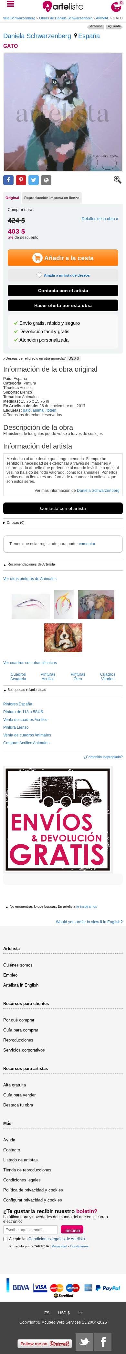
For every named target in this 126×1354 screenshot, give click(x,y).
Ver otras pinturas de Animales (30, 579)
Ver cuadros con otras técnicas (30, 663)
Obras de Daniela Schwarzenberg (65, 18)
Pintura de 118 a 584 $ (23, 712)
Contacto (11, 1150)
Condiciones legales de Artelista (56, 1239)
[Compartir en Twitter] (33, 180)
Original (12, 198)
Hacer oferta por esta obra (63, 305)
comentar (87, 544)
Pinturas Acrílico (48, 676)
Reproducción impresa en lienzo (51, 198)
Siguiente (114, 26)
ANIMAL (102, 18)
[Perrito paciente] (63, 638)
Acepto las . (47, 1239)
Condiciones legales (22, 1180)
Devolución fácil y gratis (44, 331)
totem (51, 410)
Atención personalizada (43, 340)
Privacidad (59, 1246)
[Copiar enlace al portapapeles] (46, 180)
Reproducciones (18, 1040)
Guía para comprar (20, 1030)
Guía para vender (19, 1095)
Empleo (10, 975)
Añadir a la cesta (69, 258)
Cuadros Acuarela (18, 676)
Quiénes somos (18, 965)
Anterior (96, 26)
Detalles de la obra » (100, 219)
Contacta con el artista (63, 290)
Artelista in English (20, 985)
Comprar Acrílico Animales (26, 743)
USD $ (73, 358)
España (89, 35)
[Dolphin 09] (64, 605)
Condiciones (79, 1246)
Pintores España (17, 704)
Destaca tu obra (18, 1105)
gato (27, 410)
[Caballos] (96, 605)
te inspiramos (86, 906)
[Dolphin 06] (31, 607)
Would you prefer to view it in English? (89, 922)
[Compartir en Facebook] (8, 180)
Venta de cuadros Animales (27, 735)
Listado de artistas (20, 1160)
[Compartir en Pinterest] (21, 180)
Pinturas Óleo (78, 676)
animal (39, 410)
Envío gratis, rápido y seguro (49, 323)
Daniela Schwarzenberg (37, 35)
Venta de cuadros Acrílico (25, 719)
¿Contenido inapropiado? (103, 757)
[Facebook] (102, 1342)
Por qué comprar (18, 1020)
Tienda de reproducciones (27, 1170)
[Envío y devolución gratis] (58, 819)
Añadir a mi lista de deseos (67, 275)
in (80, 1313)
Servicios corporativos (24, 1050)
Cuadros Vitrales (107, 676)
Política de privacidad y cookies (33, 1190)
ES (46, 1313)
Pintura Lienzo (16, 727)
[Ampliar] (117, 182)
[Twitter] (84, 1342)
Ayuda (9, 1139)
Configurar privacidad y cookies (32, 1200)
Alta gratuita (14, 1085)
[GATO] (63, 112)
